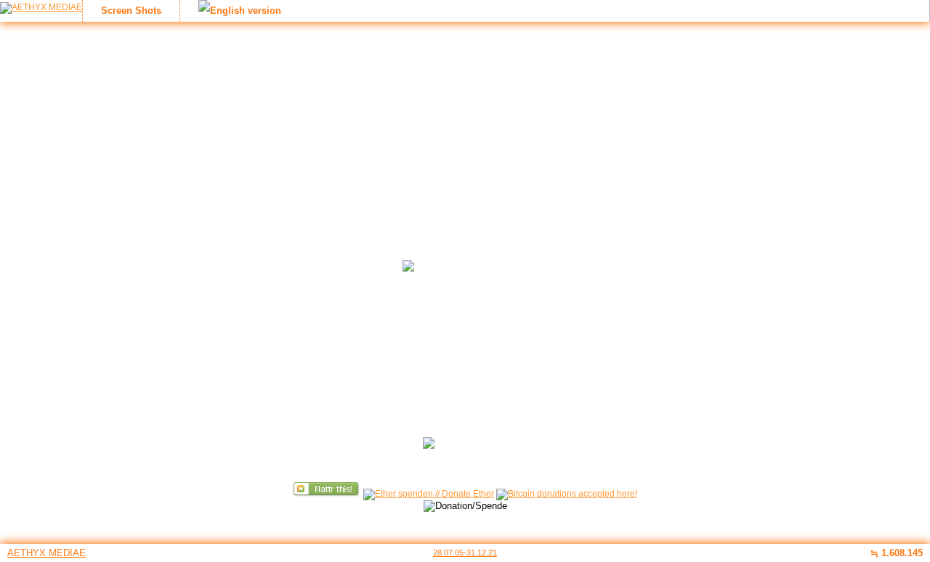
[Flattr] (327, 494)
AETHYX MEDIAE (46, 552)
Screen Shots (131, 10)
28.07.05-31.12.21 (465, 552)
